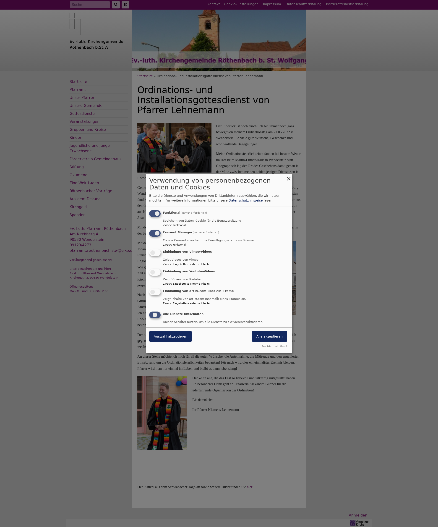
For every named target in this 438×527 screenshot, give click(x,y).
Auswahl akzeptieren (170, 336)
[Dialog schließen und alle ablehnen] (288, 176)
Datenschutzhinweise (246, 200)
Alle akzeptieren (269, 336)
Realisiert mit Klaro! (274, 346)
